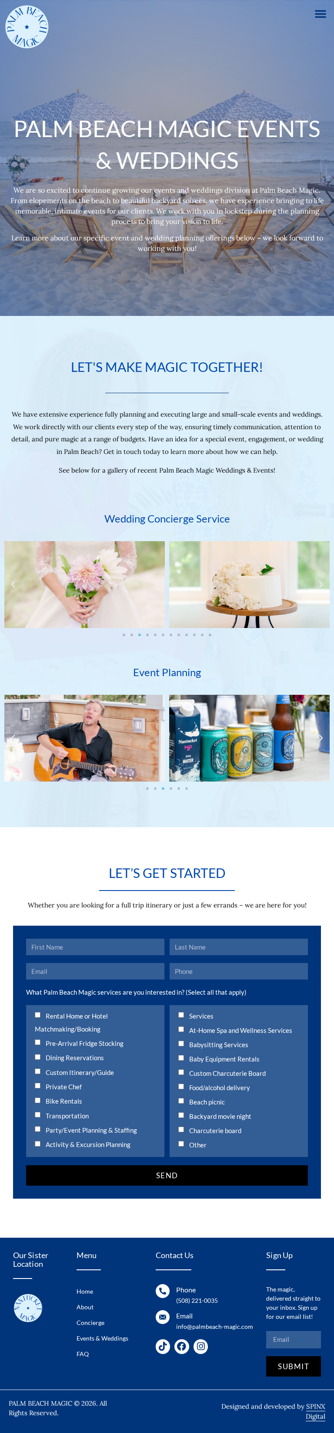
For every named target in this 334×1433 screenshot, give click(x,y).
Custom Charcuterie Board (227, 1073)
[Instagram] (201, 1346)
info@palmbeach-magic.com (214, 1326)
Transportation (67, 1116)
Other (198, 1145)
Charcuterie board (215, 1130)
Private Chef (64, 1087)
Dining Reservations (75, 1058)
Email (184, 1315)
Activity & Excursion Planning (88, 1144)
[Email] (163, 1317)
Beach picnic (207, 1102)
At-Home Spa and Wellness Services (240, 1030)
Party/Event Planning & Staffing (91, 1130)
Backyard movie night (220, 1116)
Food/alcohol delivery (219, 1087)
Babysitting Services (218, 1044)
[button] (320, 13)
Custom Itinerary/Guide (80, 1072)
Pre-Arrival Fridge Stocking (85, 1043)
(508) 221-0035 (197, 1300)
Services (201, 1016)
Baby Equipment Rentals (224, 1059)
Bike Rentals (64, 1101)
